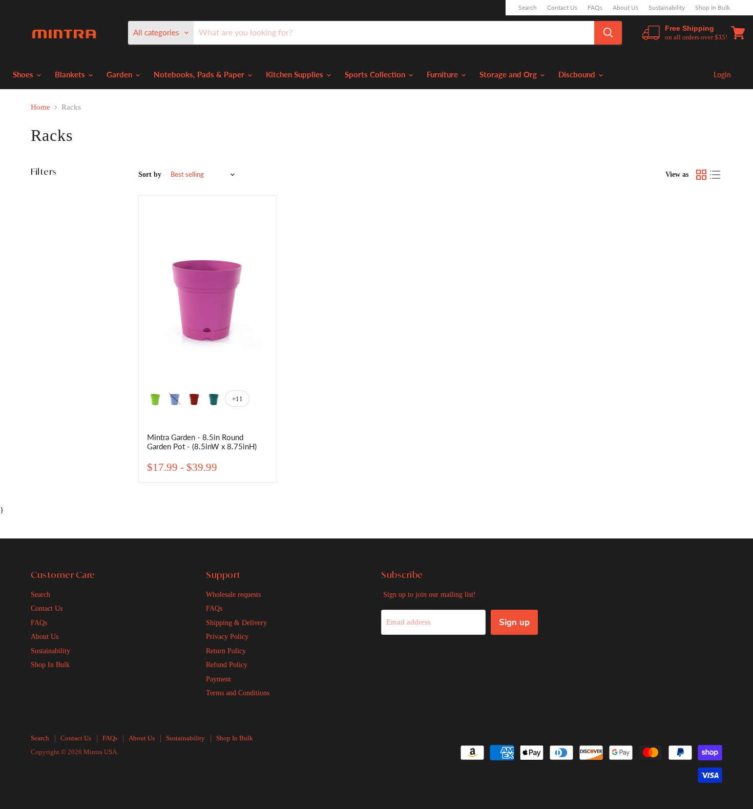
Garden (120, 74)
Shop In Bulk (712, 7)
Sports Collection (376, 74)
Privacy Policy (227, 636)
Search (527, 7)
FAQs (595, 7)
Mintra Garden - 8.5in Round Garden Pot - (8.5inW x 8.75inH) (202, 441)
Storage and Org (509, 74)
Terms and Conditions (237, 693)
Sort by (149, 174)
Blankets (71, 74)
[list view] (715, 175)
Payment (218, 679)
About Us (625, 7)
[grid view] (701, 175)
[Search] (608, 33)
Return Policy (226, 651)
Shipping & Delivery (236, 622)
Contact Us (562, 7)
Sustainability (667, 7)
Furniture (443, 74)
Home (40, 107)
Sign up (514, 622)
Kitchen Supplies (295, 74)
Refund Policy (226, 664)
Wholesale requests (233, 594)
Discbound (577, 74)
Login (722, 74)
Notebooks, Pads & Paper (200, 74)
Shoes (24, 74)
